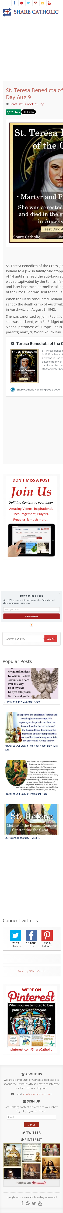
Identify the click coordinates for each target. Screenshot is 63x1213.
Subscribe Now (31, 616)
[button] (31, 596)
